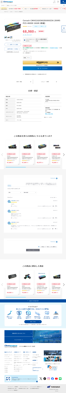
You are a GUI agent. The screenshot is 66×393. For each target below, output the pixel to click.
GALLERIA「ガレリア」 (9, 354)
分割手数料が (15, 8)
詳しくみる (33, 321)
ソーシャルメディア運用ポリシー (36, 386)
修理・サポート (26, 352)
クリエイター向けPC (8, 358)
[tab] (9, 185)
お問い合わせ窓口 (26, 354)
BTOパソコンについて (18, 354)
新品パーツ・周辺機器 (32, 8)
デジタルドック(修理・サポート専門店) (36, 357)
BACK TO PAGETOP (34, 300)
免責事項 (16, 386)
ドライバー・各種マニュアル (27, 365)
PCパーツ (6, 11)
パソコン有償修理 (26, 358)
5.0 (13, 160)
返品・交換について (17, 365)
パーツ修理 (25, 360)
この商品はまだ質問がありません (33, 250)
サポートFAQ (25, 356)
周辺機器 (6, 368)
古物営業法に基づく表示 (12, 388)
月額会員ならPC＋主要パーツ (50, 8)
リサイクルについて (26, 362)
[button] (63, 154)
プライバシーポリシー (24, 386)
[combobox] (35, 5)
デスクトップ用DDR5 (19, 11)
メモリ (11, 11)
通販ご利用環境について (18, 369)
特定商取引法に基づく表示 (23, 388)
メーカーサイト (26, 34)
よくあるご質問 (16, 371)
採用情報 (34, 364)
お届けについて (16, 360)
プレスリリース (35, 363)
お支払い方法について (18, 358)
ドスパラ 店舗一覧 (35, 354)
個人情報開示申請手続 (34, 388)
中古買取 (6, 372)
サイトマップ (10, 386)
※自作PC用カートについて (12, 52)
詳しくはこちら (49, 114)
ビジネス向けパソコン (8, 364)
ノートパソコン (7, 362)
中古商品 (6, 370)
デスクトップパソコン (8, 360)
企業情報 (34, 360)
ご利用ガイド (16, 352)
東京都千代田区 (54, 48)
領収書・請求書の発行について (18, 363)
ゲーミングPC (7, 356)
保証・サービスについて (18, 367)
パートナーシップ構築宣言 (13, 390)
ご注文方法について (17, 356)
